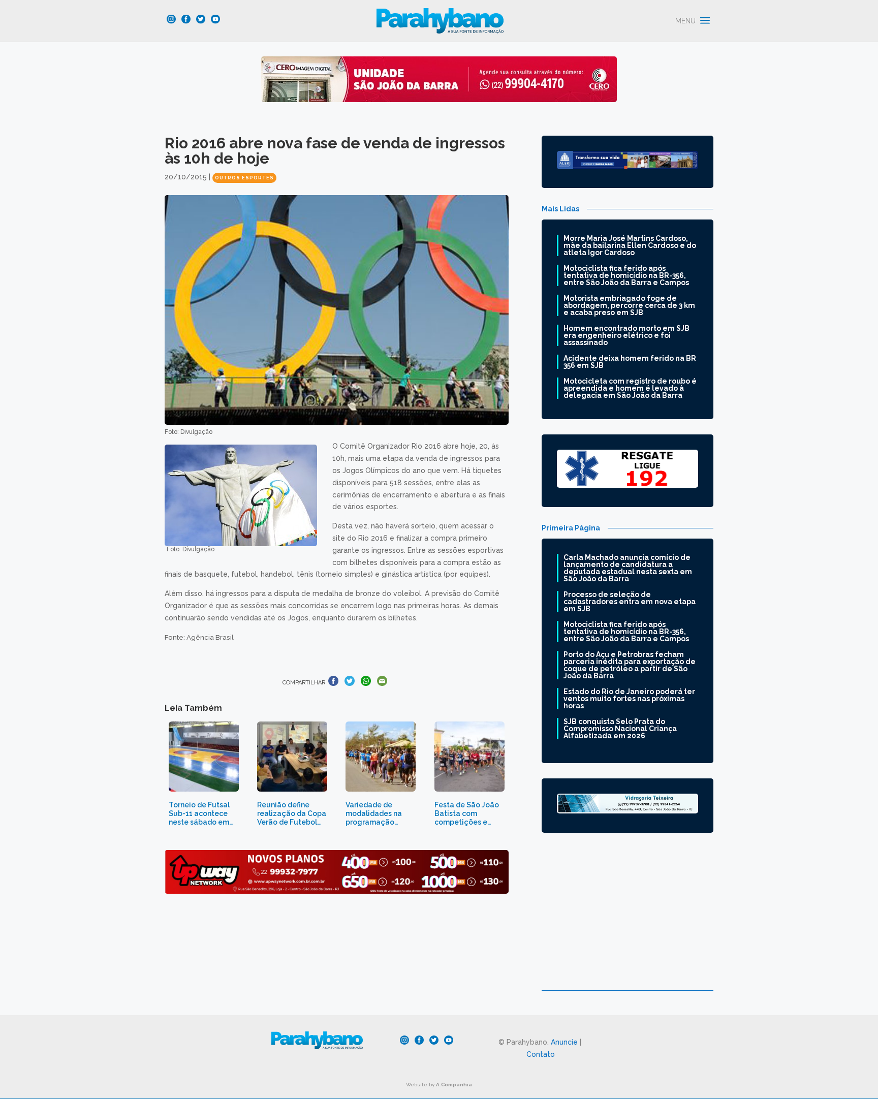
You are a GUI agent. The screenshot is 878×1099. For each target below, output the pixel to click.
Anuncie (564, 1042)
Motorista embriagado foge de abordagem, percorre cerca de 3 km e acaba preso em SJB (629, 305)
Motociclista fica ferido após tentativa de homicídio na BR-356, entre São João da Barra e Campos (626, 275)
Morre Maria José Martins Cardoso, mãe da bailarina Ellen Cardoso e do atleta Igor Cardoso (629, 245)
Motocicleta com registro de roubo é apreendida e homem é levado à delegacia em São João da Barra (630, 388)
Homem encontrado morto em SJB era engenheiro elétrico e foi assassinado (626, 335)
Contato (540, 1054)
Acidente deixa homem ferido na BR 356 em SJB (629, 362)
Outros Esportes (244, 177)
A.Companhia (454, 1084)
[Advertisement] (627, 919)
